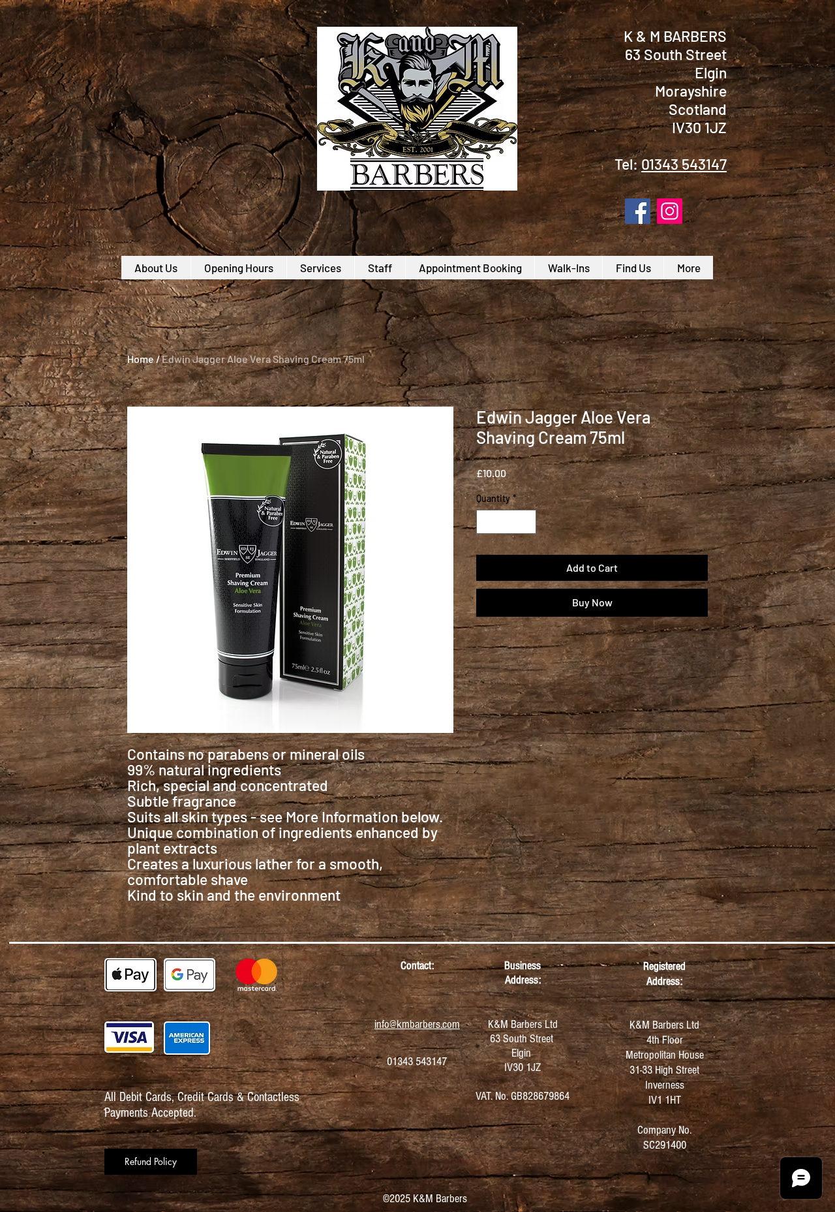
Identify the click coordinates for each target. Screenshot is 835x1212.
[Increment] (526, 521)
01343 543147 (684, 164)
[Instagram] (669, 211)
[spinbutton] (506, 521)
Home (140, 358)
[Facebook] (637, 211)
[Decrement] (486, 521)
